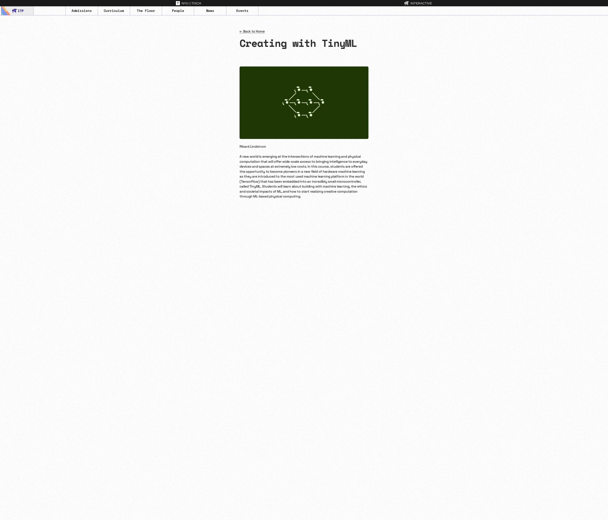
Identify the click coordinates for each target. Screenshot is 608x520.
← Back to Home (252, 31)
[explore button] (406, 3)
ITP (21, 10)
